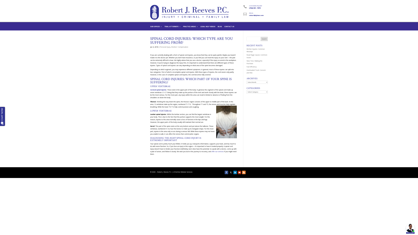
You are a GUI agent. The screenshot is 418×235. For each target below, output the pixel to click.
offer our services (217, 151)
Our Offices (155, 27)
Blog (220, 27)
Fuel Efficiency (252, 67)
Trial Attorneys (171, 27)
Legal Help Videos (207, 27)
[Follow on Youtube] (239, 172)
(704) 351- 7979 (254, 8)
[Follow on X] (231, 172)
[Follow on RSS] (244, 172)
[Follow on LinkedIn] (235, 172)
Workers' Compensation (179, 47)
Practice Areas (189, 27)
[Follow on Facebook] (226, 172)
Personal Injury (165, 47)
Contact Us (229, 27)
